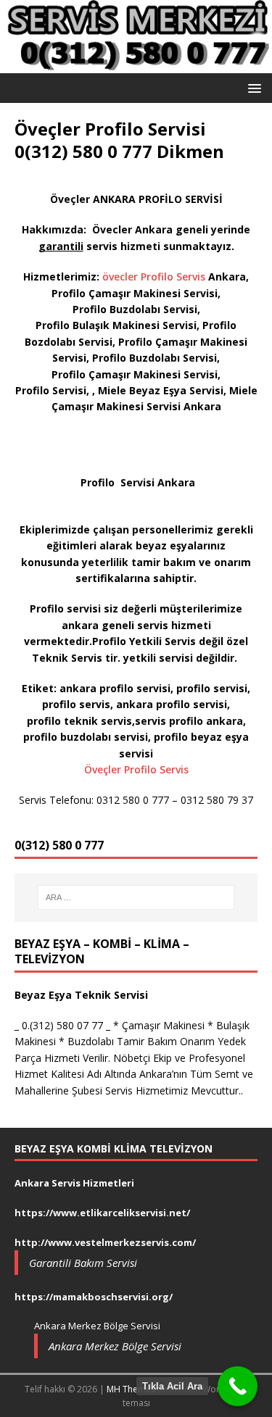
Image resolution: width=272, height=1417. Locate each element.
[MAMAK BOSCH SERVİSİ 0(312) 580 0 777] (136, 64)
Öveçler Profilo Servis (136, 769)
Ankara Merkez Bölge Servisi (115, 1346)
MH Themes (131, 1389)
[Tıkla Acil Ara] (237, 1386)
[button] (252, 87)
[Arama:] (136, 897)
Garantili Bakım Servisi (83, 1262)
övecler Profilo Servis (153, 276)
